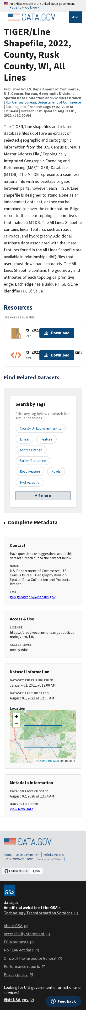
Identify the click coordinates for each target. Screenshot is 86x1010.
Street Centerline (33, 460)
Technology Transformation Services (38, 913)
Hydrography (29, 482)
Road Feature (30, 471)
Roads (56, 471)
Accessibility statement (24, 933)
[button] (16, 716)
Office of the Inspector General (30, 958)
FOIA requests (16, 942)
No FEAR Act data (19, 950)
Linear (24, 439)
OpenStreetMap (48, 760)
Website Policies (53, 855)
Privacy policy (16, 974)
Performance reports (22, 966)
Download (60, 333)
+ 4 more (43, 495)
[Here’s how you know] (43, 6)
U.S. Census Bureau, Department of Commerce (43, 102)
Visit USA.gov (16, 999)
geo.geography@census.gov (32, 596)
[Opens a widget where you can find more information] (63, 1002)
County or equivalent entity (40, 428)
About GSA (13, 925)
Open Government (27, 855)
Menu (75, 17)
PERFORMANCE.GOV (19, 859)
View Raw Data (21, 809)
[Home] (31, 17)
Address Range (31, 450)
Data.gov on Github (49, 859)
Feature (46, 439)
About (8, 855)
